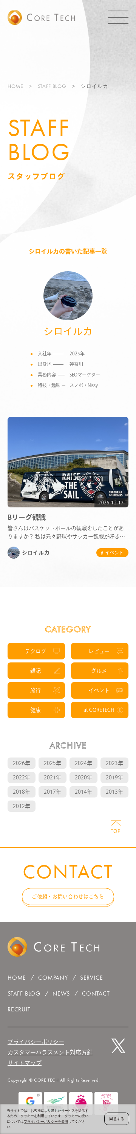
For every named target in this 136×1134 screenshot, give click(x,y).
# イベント (112, 552)
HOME (15, 86)
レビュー (99, 651)
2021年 (52, 777)
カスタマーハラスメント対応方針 (50, 1052)
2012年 (21, 806)
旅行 (35, 690)
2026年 (21, 763)
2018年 (21, 791)
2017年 (52, 791)
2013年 (114, 791)
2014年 (83, 791)
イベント (99, 690)
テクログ (35, 651)
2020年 (83, 777)
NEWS (61, 993)
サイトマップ (25, 1063)
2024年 (83, 763)
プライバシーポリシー (36, 1042)
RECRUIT (19, 1009)
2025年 (52, 763)
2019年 (114, 777)
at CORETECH (98, 710)
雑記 (35, 670)
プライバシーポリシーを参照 (46, 1121)
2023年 (114, 763)
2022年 (21, 777)
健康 (35, 710)
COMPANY (53, 978)
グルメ (99, 670)
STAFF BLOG (52, 86)
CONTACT (96, 993)
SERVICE (91, 978)
